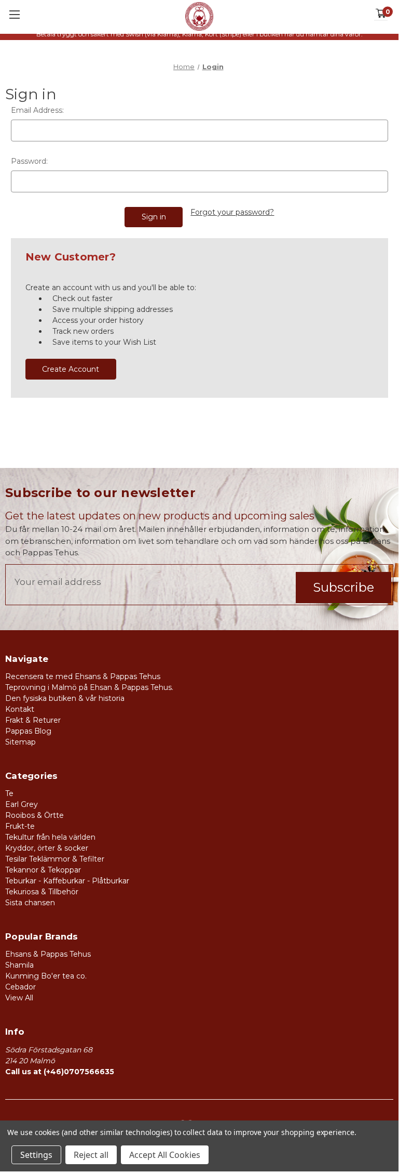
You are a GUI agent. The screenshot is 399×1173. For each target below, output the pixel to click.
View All (19, 997)
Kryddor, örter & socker (46, 848)
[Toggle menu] (14, 14)
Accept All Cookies (164, 1155)
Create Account (70, 369)
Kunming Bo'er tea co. (46, 976)
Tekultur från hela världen (50, 837)
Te (9, 793)
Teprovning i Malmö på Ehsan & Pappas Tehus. (89, 687)
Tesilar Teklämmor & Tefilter (54, 859)
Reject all (91, 1155)
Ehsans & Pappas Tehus (48, 954)
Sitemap (20, 742)
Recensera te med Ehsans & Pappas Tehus (82, 676)
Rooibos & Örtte (34, 815)
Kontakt (19, 709)
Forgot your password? (232, 212)
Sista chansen (30, 902)
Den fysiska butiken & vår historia (65, 698)
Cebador (20, 987)
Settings (36, 1155)
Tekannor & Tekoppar (43, 870)
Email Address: (37, 110)
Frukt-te (20, 826)
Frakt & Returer (33, 720)
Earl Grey (21, 804)
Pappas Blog (28, 731)
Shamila (19, 965)
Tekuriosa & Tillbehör (41, 891)
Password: (29, 161)
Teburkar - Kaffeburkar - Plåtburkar (67, 880)
